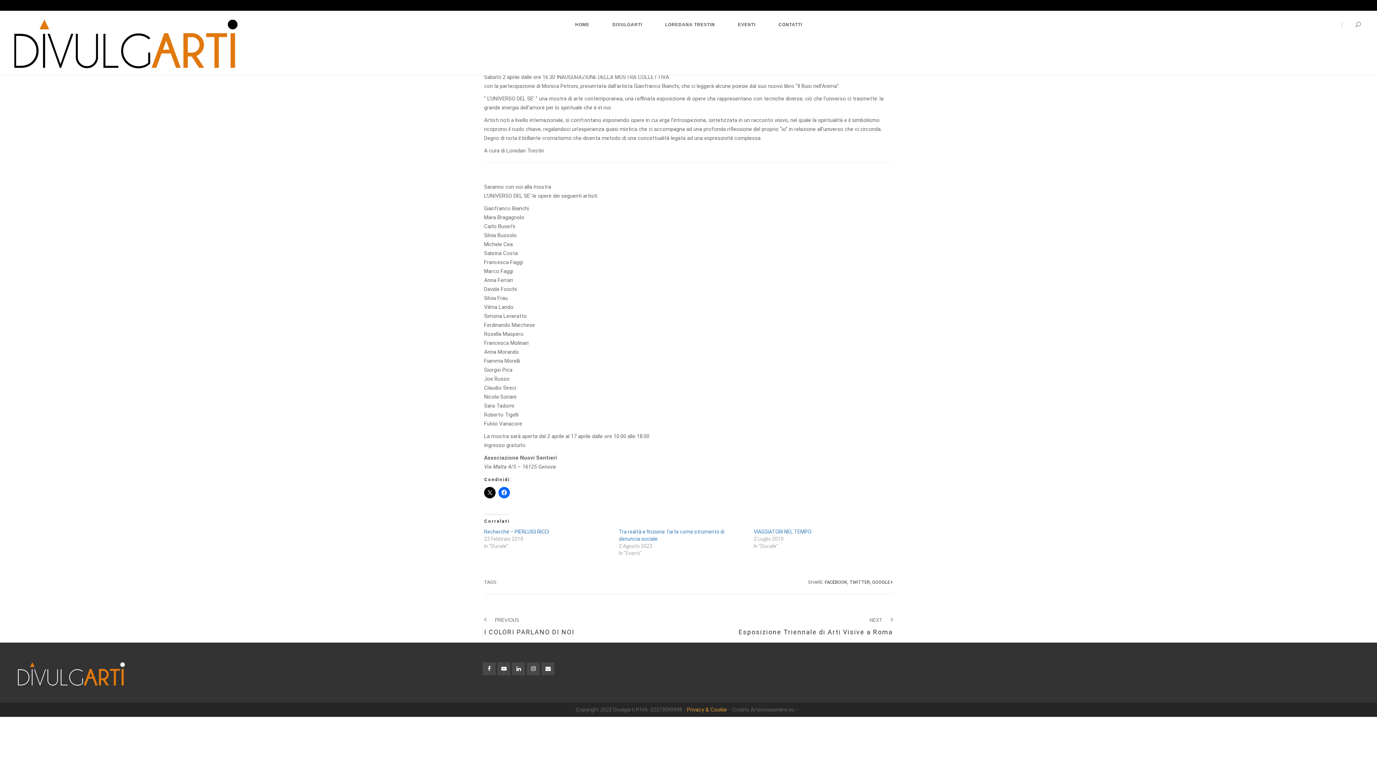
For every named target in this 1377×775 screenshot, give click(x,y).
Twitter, (860, 582)
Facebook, (836, 582)
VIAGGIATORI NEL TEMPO (782, 532)
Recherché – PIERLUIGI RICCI (516, 532)
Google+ (882, 582)
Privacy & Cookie (707, 709)
